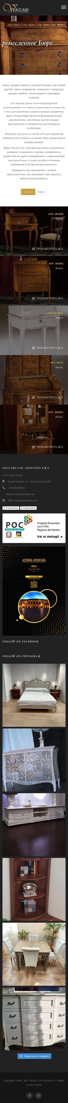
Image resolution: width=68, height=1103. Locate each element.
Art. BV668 (55, 214)
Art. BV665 (55, 263)
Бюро (41, 192)
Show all (28, 192)
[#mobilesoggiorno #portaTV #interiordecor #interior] (34, 824)
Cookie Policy (29, 508)
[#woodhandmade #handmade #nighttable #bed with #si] (34, 695)
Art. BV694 (55, 412)
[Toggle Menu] (63, 7)
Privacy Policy (12, 508)
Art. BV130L (55, 313)
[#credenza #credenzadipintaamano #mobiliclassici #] (34, 760)
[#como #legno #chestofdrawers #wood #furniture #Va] (34, 1018)
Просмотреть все (49, 248)
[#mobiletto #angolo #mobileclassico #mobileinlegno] (34, 889)
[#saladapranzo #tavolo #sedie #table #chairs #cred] (34, 954)
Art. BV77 (56, 362)
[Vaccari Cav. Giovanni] (17, 8)
